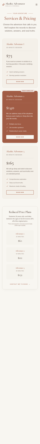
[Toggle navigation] (36, 4)
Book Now (20, 81)
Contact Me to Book (20, 284)
